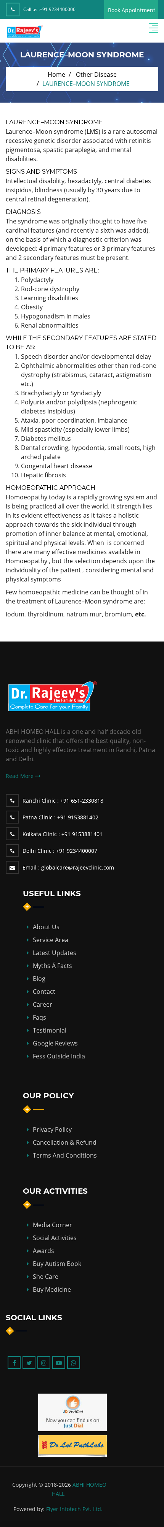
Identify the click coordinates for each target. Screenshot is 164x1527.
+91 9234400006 (58, 9)
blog (39, 978)
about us (46, 927)
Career (42, 1004)
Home (56, 74)
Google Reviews (55, 1043)
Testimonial (49, 1030)
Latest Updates (54, 953)
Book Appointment (131, 10)
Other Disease (96, 74)
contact (44, 991)
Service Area (50, 940)
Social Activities (55, 1238)
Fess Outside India (59, 1056)
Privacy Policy (52, 1129)
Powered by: (29, 1509)
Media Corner (52, 1225)
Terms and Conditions (65, 1155)
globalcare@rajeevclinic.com (68, 867)
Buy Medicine (52, 1289)
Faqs (39, 1017)
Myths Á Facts (52, 966)
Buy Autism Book (57, 1263)
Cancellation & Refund (64, 1142)
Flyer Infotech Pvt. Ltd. (74, 1509)
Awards (43, 1251)
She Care (45, 1276)
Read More (20, 775)
